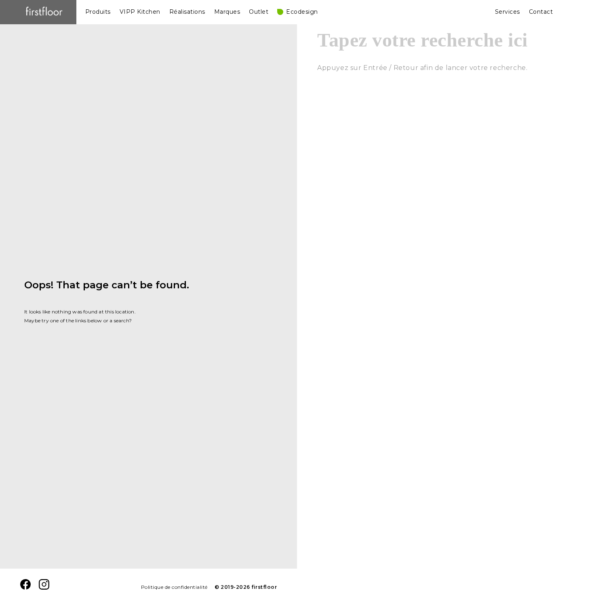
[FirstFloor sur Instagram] (44, 587)
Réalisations (187, 11)
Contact (541, 11)
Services (507, 11)
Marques (227, 11)
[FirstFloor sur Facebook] (25, 587)
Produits (98, 11)
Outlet (258, 11)
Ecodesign (302, 11)
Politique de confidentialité (174, 587)
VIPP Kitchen (140, 11)
